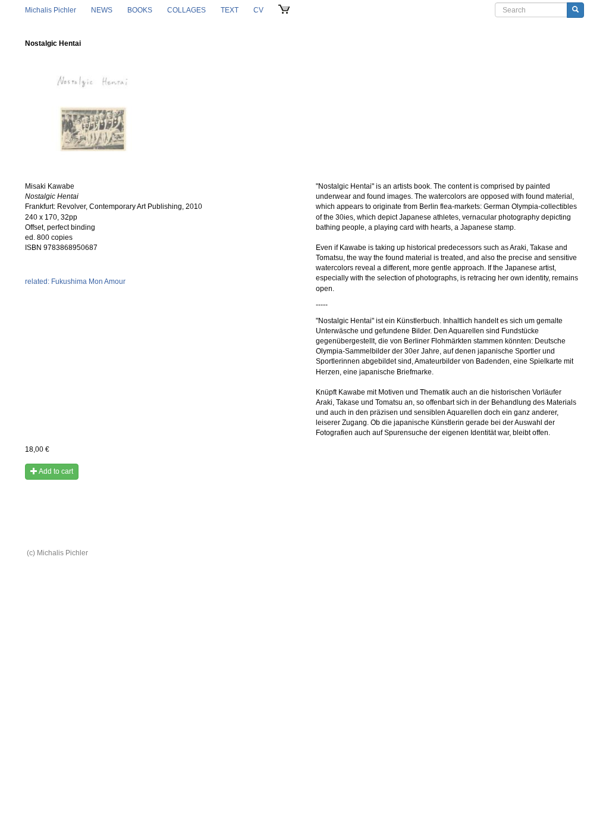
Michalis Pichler (50, 10)
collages (186, 10)
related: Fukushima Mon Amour (75, 281)
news (101, 10)
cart (284, 10)
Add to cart (55, 471)
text (229, 10)
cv (258, 10)
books (139, 10)
